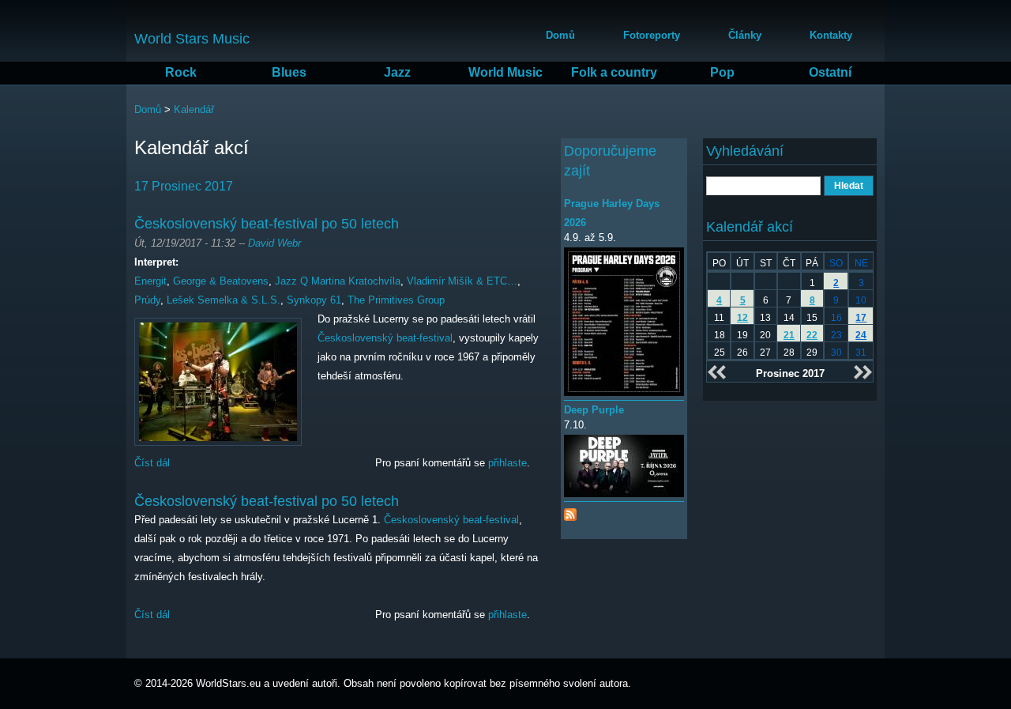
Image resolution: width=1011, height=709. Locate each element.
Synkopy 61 (314, 300)
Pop (722, 72)
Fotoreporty (651, 35)
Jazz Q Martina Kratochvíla (337, 281)
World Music (505, 72)
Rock (181, 72)
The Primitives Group (396, 300)
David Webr (274, 243)
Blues (289, 72)
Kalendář (194, 109)
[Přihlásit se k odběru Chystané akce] (570, 511)
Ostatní (830, 72)
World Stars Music (192, 39)
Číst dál (152, 463)
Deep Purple (594, 410)
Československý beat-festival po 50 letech (266, 224)
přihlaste (507, 463)
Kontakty (831, 35)
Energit (150, 281)
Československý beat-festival (385, 338)
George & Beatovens (221, 281)
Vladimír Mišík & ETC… (462, 281)
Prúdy (147, 300)
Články (744, 35)
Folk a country (614, 72)
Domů (560, 35)
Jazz (397, 72)
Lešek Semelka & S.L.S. (223, 300)
